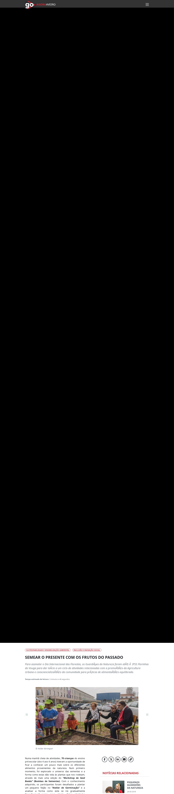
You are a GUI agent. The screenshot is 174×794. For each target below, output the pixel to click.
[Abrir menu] (147, 4)
